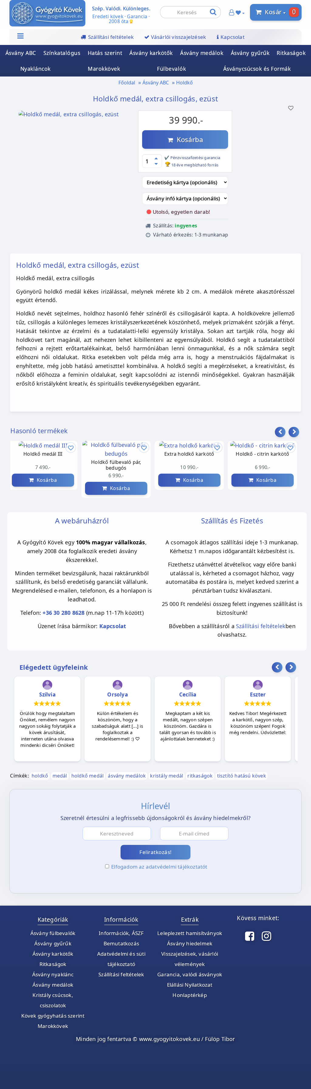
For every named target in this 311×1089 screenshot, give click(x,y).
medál (60, 775)
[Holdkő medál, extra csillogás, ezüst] (68, 116)
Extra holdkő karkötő (189, 454)
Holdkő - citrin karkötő (262, 454)
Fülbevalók (171, 68)
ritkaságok (200, 775)
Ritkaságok (291, 52)
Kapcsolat (112, 626)
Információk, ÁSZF (121, 933)
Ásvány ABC (20, 52)
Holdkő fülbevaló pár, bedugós (116, 465)
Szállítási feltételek (260, 626)
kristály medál (166, 775)
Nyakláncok (35, 68)
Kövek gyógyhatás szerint (53, 1015)
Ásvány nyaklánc (53, 974)
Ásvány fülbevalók (52, 933)
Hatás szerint (105, 52)
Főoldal (126, 82)
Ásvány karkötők (151, 52)
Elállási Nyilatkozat (190, 984)
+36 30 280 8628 (63, 612)
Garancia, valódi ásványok (189, 974)
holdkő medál (87, 775)
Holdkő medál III (42, 454)
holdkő (40, 775)
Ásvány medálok (201, 52)
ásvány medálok (127, 775)
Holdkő (184, 82)
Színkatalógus (61, 52)
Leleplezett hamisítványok (189, 933)
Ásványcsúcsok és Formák (257, 68)
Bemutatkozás (121, 943)
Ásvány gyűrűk (250, 52)
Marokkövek (104, 68)
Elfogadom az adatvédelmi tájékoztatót (159, 866)
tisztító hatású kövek (241, 775)
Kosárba (188, 139)
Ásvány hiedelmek (189, 943)
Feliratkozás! (155, 852)
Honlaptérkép (190, 995)
